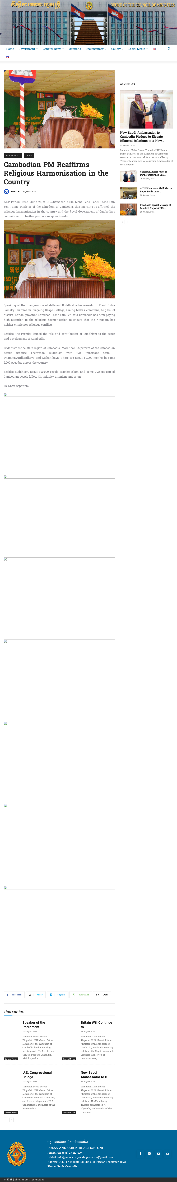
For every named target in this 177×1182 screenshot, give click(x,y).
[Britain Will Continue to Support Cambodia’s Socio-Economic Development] (70, 1024)
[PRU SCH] (7, 191)
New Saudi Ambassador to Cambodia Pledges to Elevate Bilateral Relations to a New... (142, 137)
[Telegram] (149, 1154)
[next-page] (11, 1120)
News (29, 155)
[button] (169, 49)
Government (27, 48)
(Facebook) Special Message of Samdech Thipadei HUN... (155, 206)
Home (10, 48)
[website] (167, 1154)
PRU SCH (15, 191)
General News (52, 48)
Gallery (116, 48)
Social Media (136, 48)
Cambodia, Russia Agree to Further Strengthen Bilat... (153, 173)
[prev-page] (6, 1120)
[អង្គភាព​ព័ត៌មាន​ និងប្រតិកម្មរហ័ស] (88, 22)
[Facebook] (140, 1154)
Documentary (95, 48)
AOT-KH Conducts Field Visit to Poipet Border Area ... (156, 190)
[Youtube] (158, 1154)
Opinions (75, 48)
